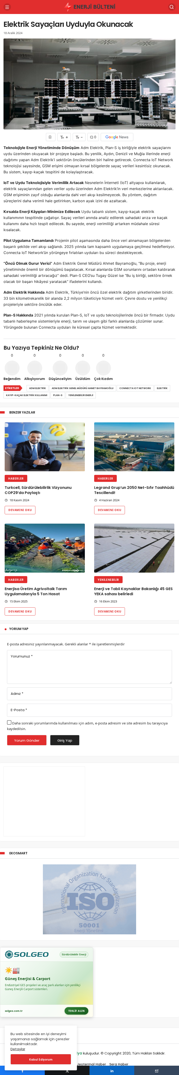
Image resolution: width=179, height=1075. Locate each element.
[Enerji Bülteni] (89, 6)
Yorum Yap (18, 628)
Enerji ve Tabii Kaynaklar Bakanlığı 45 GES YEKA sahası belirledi (133, 591)
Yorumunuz (22, 656)
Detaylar (17, 1049)
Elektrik (162, 388)
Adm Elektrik (37, 388)
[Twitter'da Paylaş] (67, 1070)
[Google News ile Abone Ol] (117, 137)
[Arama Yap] (172, 7)
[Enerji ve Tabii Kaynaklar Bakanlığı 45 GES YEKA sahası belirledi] (134, 548)
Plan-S (57, 395)
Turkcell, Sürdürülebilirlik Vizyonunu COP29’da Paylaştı (38, 490)
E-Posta (19, 709)
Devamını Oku (20, 510)
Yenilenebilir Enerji (80, 395)
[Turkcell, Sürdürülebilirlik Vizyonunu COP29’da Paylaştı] (45, 446)
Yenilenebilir (108, 580)
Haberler (16, 478)
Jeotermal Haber (91, 1064)
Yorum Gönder (26, 740)
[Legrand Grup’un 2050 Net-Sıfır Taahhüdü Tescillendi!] (134, 446)
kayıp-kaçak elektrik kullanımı (26, 395)
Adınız (17, 693)
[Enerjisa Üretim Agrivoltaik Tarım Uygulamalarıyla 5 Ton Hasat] (45, 548)
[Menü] (7, 7)
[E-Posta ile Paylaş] (156, 1070)
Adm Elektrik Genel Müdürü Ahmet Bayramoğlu (83, 388)
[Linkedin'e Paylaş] (112, 1070)
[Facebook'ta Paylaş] (22, 1070)
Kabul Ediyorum (40, 1059)
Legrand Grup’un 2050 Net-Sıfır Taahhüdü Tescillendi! (134, 490)
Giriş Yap (64, 740)
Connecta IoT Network (135, 388)
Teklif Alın (76, 1010)
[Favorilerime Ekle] (50, 137)
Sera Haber (118, 1064)
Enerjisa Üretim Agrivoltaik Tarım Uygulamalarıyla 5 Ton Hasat (36, 591)
